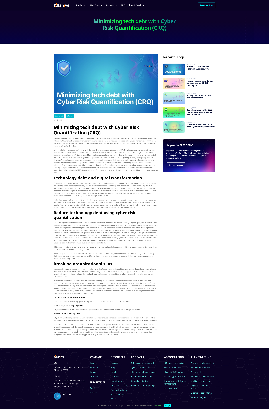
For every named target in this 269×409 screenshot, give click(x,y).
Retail (92, 388)
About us (94, 367)
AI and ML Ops (197, 372)
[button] (81, 5)
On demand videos (119, 385)
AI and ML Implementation (202, 363)
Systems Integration (199, 397)
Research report (118, 394)
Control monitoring (139, 381)
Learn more (157, 406)
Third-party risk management (143, 372)
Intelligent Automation (200, 381)
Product (93, 363)
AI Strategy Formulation (174, 363)
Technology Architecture (174, 376)
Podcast (114, 363)
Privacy (93, 372)
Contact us (95, 376)
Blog (113, 367)
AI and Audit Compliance (174, 372)
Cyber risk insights (119, 390)
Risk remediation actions (141, 376)
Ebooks (114, 372)
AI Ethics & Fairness (172, 367)
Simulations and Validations (203, 376)
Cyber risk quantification (141, 367)
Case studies (116, 381)
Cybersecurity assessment (142, 363)
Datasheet (115, 376)
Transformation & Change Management (175, 382)
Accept (167, 406)
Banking (93, 392)
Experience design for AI (201, 393)
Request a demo (176, 165)
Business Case (170, 388)
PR (112, 399)
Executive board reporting (142, 385)
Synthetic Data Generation (202, 367)
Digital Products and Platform (200, 387)
